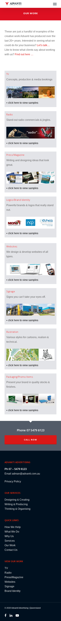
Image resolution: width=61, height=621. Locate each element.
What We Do (12, 531)
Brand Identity (12, 591)
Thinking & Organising (17, 508)
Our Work (10, 545)
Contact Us (11, 549)
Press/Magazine (14, 577)
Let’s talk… (43, 45)
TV (6, 568)
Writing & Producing (16, 504)
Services (10, 540)
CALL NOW (30, 439)
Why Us (9, 536)
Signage (9, 586)
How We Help (13, 527)
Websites (10, 581)
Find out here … (24, 54)
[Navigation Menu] (55, 4)
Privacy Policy (13, 481)
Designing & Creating (17, 499)
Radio (8, 572)
